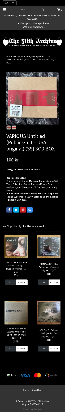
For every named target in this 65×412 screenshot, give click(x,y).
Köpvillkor (37, 390)
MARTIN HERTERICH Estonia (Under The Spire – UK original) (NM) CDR (16, 333)
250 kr (16, 341)
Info (10, 282)
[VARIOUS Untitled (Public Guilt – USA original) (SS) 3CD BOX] (32, 98)
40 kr (48, 273)
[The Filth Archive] (32, 41)
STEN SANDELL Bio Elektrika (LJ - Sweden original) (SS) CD (49, 267)
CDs (47, 56)
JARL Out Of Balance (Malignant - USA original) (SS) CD (49, 333)
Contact (27, 390)
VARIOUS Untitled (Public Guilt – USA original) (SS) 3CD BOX (32, 61)
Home (9, 56)
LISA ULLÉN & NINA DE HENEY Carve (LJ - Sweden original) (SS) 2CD (16, 267)
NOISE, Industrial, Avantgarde (28, 56)
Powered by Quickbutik (32, 409)
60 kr (16, 275)
